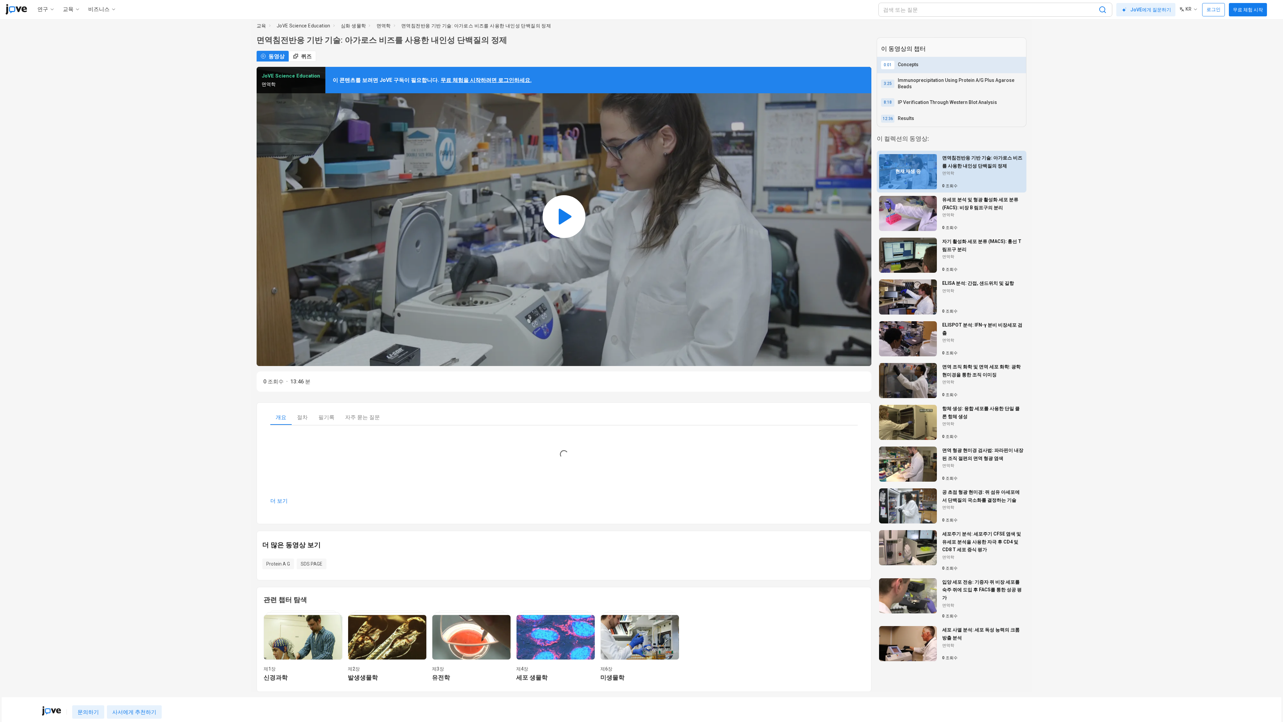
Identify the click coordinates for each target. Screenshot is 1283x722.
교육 (261, 25)
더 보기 (279, 501)
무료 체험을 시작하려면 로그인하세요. (486, 80)
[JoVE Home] (16, 9)
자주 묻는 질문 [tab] (362, 417)
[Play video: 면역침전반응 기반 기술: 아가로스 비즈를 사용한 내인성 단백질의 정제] (564, 216)
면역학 (384, 25)
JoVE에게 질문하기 (1150, 9)
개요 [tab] (281, 417)
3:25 (888, 83)
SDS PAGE (311, 564)
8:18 (888, 102)
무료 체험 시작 (1248, 9)
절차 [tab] (302, 417)
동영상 (277, 56)
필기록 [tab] (326, 417)
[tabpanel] (564, 469)
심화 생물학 (353, 25)
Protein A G (278, 564)
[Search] (1102, 9)
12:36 (888, 118)
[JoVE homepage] (51, 711)
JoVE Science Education (303, 25)
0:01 (888, 65)
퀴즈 (306, 56)
